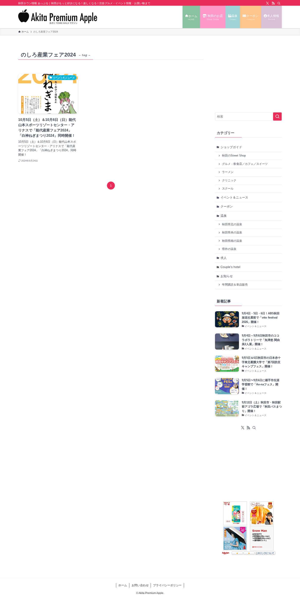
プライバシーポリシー (167, 585)
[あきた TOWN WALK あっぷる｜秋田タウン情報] (57, 17)
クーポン (226, 206)
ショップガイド (231, 147)
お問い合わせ (140, 585)
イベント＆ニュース (234, 197)
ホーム (122, 585)
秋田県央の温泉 (232, 232)
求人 (223, 258)
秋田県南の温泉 (232, 240)
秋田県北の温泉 (232, 224)
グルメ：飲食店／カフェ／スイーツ (245, 164)
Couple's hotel (230, 267)
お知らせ (226, 276)
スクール (227, 188)
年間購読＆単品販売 (235, 284)
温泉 (223, 215)
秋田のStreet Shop (234, 155)
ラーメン (227, 172)
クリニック (229, 180)
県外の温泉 (229, 249)
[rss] (273, 3)
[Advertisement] (248, 77)
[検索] (279, 3)
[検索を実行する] (277, 116)
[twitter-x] (267, 3)
